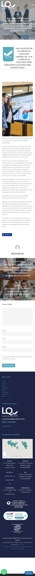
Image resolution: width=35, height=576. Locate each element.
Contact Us (5, 392)
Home (3, 381)
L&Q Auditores (9, 34)
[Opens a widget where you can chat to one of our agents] (28, 573)
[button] (33, 5)
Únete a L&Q (5, 394)
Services (4, 386)
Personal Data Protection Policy (9, 546)
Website (4, 347)
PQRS (3, 396)
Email (4, 338)
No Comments (26, 34)
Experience (5, 388)
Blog (3, 390)
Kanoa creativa (20, 544)
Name (4, 330)
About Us (4, 384)
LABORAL (17, 14)
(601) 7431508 (8, 422)
